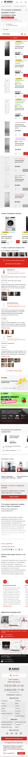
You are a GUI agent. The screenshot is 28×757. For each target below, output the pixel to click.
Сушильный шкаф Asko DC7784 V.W (16, 339)
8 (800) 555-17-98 (14, 690)
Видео (17, 727)
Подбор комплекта (6, 724)
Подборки (18, 700)
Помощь (17, 713)
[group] (4, 254)
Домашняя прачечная (6, 722)
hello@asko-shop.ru (14, 695)
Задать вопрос (14, 496)
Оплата (3, 703)
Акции (16, 703)
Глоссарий (18, 724)
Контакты (17, 711)
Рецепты (17, 708)
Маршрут (4, 632)
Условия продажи (19, 716)
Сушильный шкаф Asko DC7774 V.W (16, 306)
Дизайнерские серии (6, 727)
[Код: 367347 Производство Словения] (7, 199)
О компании (4, 700)
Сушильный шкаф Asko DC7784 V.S (16, 273)
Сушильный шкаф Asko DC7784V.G (14, 437)
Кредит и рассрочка (6, 713)
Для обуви (6, 29)
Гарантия (3, 711)
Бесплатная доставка (9, 585)
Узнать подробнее (8, 753)
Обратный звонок (14, 682)
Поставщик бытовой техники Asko (14, 742)
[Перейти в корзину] (25, 2)
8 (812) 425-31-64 (14, 686)
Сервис (3, 708)
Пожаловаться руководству (14, 738)
